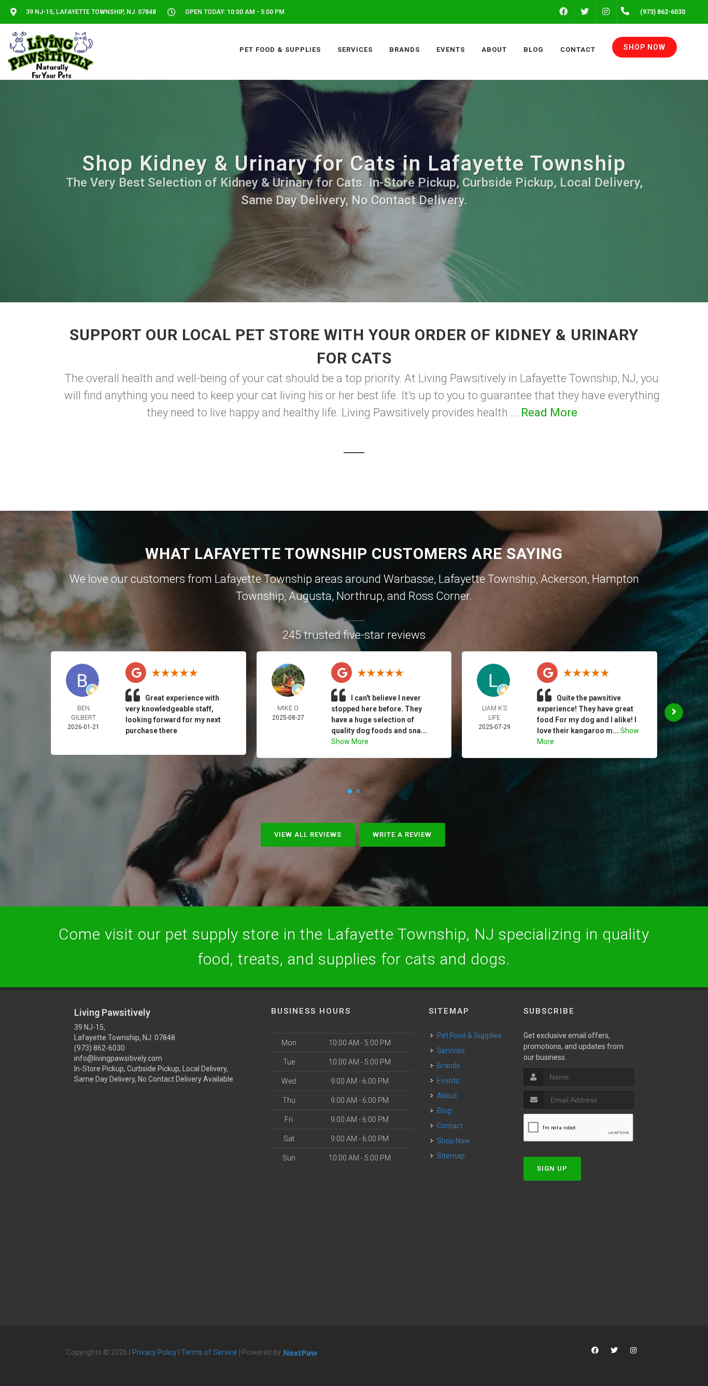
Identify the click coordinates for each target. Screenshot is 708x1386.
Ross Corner (439, 596)
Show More (350, 741)
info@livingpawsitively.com (118, 1058)
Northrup (359, 596)
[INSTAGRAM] (606, 12)
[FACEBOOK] (563, 12)
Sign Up (552, 1168)
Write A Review (402, 834)
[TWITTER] (584, 12)
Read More (549, 412)
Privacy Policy (154, 1352)
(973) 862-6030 (99, 1048)
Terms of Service (209, 1352)
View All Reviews (308, 834)
